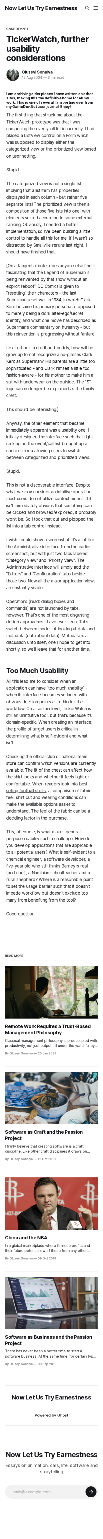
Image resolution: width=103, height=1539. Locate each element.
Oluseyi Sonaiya (37, 72)
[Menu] (96, 8)
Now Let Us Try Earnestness (41, 8)
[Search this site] (87, 8)
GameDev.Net (17, 29)
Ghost (62, 1415)
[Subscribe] (91, 1491)
